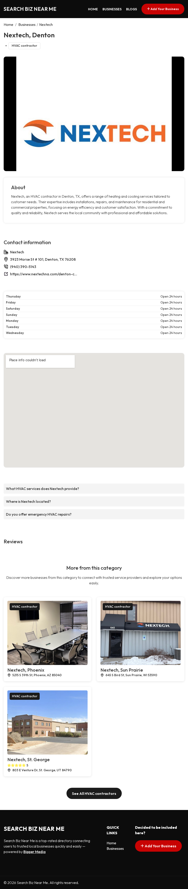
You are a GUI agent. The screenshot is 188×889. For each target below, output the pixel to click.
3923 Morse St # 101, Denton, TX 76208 (43, 259)
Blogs (131, 9)
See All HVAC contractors (94, 793)
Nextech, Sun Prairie (121, 670)
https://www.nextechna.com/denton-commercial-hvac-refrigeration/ (44, 274)
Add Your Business (164, 9)
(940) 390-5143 (23, 266)
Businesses (112, 9)
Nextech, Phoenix (25, 670)
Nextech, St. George (28, 759)
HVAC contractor (24, 46)
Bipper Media (34, 851)
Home (93, 9)
